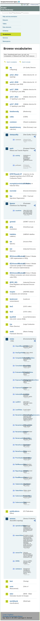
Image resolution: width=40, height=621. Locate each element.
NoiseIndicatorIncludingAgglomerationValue (19, 415)
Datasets (5, 20)
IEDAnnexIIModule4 (16, 273)
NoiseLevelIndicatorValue (19, 438)
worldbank (14, 601)
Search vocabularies (12, 62)
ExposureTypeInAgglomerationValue (19, 380)
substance (18, 569)
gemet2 (12, 222)
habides (13, 234)
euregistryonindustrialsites (16, 183)
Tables (5, 23)
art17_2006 (14, 89)
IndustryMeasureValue (19, 394)
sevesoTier (18, 552)
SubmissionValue (19, 502)
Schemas (5, 30)
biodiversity (14, 111)
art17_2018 (14, 104)
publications (14, 511)
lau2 (11, 312)
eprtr (11, 148)
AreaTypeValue (19, 352)
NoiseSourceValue (19, 451)
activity (17, 155)
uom (11, 586)
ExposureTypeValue (19, 387)
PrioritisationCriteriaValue (19, 458)
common (13, 122)
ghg (11, 227)
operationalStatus (19, 525)
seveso (12, 518)
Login (24, 4)
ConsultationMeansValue (19, 365)
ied (11, 249)
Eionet (10, 13)
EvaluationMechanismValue (19, 372)
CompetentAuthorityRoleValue (19, 358)
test (11, 581)
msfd (12, 331)
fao (11, 196)
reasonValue (19, 535)
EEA (11, 2)
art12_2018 (14, 82)
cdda (12, 117)
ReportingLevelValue (19, 471)
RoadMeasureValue (19, 477)
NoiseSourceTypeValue (19, 445)
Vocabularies (7, 34)
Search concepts (26, 62)
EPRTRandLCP (16, 174)
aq (11, 67)
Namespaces (6, 41)
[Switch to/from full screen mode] (28, 5)
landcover (14, 299)
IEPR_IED (13, 282)
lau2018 (13, 317)
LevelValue (18, 409)
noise (12, 339)
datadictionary (15, 127)
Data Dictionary (17, 13)
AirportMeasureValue (19, 346)
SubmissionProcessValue (19, 496)
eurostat (13, 191)
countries (18, 210)
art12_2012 (14, 75)
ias (11, 241)
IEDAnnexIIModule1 (16, 256)
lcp (11, 324)
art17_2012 (14, 97)
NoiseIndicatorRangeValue (19, 425)
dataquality (14, 134)
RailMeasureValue (19, 464)
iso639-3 (18, 402)
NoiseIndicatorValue (19, 431)
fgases (12, 203)
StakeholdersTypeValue (19, 484)
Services (5, 38)
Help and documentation (10, 16)
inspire (12, 292)
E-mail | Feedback (8, 614)
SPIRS (17, 561)
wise (11, 594)
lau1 (11, 306)
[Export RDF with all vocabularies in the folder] (34, 137)
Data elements (7, 27)
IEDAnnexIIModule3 (16, 263)
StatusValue (19, 490)
